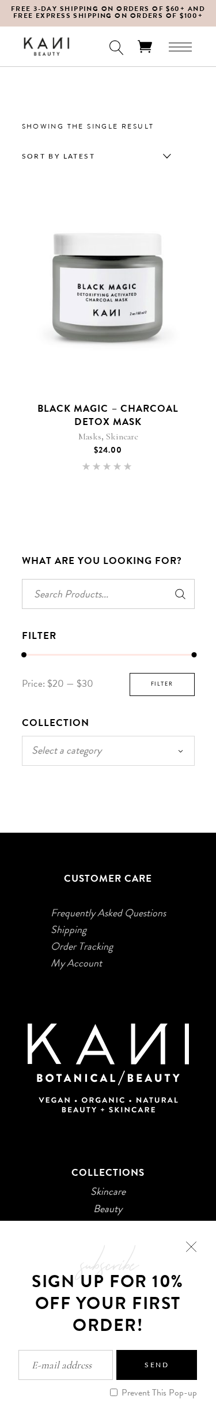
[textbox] (108, 750)
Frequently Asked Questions (108, 912)
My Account (76, 963)
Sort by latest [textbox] (59, 156)
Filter (162, 684)
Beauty (107, 1208)
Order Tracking (82, 946)
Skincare (122, 436)
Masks (89, 436)
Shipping (68, 929)
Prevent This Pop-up (158, 1392)
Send (157, 1364)
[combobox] (94, 156)
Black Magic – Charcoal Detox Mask (107, 414)
